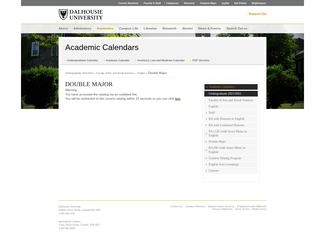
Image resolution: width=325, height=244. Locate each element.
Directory (189, 3)
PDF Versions (201, 60)
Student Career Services (221, 206)
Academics (105, 28)
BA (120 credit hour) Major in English (228, 133)
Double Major (217, 141)
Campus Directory (195, 206)
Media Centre (259, 209)
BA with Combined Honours (226, 125)
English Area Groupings (224, 164)
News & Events (209, 28)
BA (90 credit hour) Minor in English (227, 149)
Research (169, 28)
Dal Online (240, 3)
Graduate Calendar (118, 60)
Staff (212, 112)
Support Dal (257, 13)
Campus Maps (208, 3)
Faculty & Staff (152, 3)
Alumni (187, 28)
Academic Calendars (102, 47)
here (177, 98)
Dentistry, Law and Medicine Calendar (161, 60)
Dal (225, 3)
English (141, 73)
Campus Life (128, 28)
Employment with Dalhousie (251, 206)
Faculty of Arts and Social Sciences (115, 73)
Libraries (150, 28)
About (63, 28)
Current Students (128, 3)
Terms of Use (242, 209)
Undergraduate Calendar (82, 60)
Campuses (172, 3)
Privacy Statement (222, 209)
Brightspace (259, 3)
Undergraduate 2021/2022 (79, 73)
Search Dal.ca (237, 28)
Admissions (82, 28)
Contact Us (176, 206)
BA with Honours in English (226, 118)
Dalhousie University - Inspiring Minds (81, 14)
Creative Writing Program (225, 158)
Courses (213, 170)
